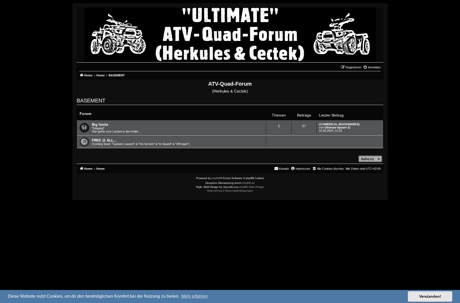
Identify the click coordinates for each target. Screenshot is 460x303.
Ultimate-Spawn (336, 127)
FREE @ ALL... (104, 140)
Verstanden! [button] (430, 296)
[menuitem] (372, 67)
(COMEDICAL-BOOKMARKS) (339, 124)
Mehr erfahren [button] (194, 296)
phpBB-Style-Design (251, 186)
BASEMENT (91, 100)
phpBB (216, 178)
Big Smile (100, 125)
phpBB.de (248, 182)
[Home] (230, 33)
